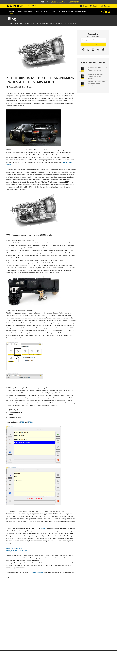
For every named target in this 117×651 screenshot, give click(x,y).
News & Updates (67, 11)
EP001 (22, 422)
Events (85, 6)
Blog (58, 11)
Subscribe (93, 45)
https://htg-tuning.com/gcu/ (16, 551)
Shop (37, 11)
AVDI (20, 11)
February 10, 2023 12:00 (17, 87)
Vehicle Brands (29, 11)
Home (10, 23)
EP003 (30, 422)
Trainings (96, 6)
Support (52, 11)
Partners (107, 6)
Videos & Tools (80, 11)
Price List (44, 11)
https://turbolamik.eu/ (14, 548)
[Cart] (105, 11)
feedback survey (37, 572)
